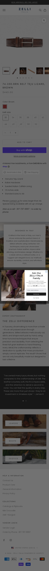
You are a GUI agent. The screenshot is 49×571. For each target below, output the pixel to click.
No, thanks (36, 298)
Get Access (36, 294)
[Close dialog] (46, 272)
